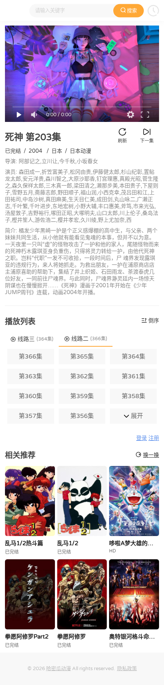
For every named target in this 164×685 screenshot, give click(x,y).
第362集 (82, 376)
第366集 (30, 356)
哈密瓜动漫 (58, 669)
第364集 (133, 356)
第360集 (30, 396)
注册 (153, 438)
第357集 (30, 416)
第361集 (133, 376)
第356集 (82, 416)
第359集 (82, 396)
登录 (141, 438)
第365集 (82, 356)
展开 (136, 416)
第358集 (133, 396)
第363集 (30, 376)
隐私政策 (127, 669)
